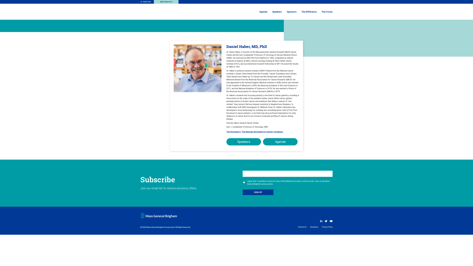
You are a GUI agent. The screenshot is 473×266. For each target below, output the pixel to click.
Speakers (277, 11)
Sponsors (291, 11)
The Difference (309, 11)
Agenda (263, 11)
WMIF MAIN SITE (166, 2)
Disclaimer (314, 227)
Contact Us (302, 227)
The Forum (327, 11)
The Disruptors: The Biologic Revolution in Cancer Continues (254, 132)
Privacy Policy (327, 227)
